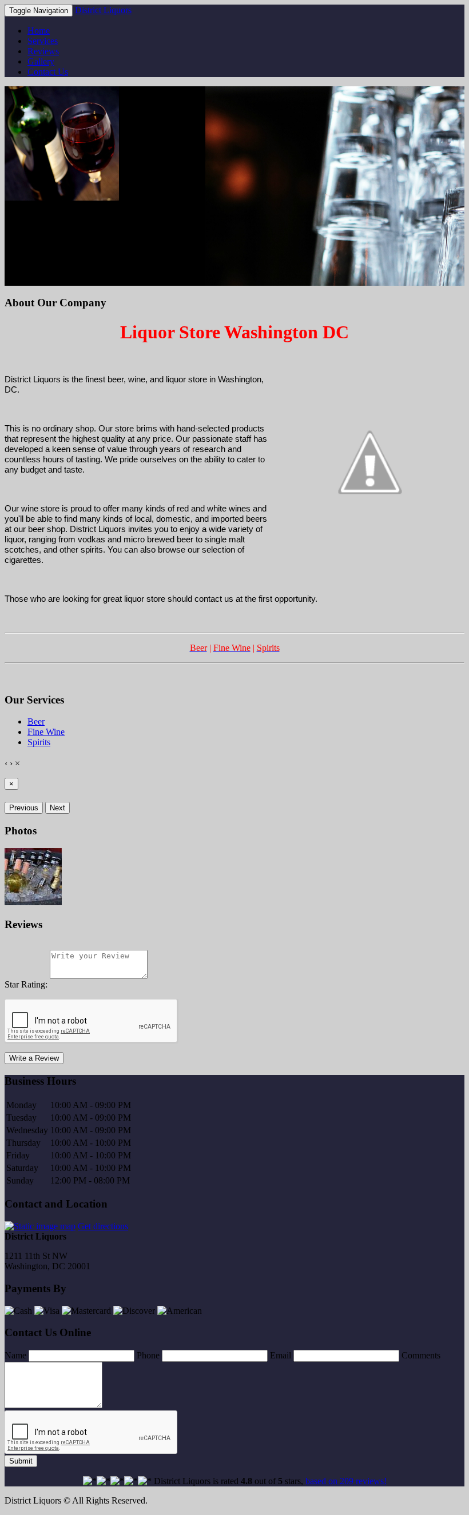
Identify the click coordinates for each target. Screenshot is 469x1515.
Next (57, 808)
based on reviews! (346, 1481)
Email (280, 1355)
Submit (21, 1461)
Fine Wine (46, 732)
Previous (23, 808)
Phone (148, 1355)
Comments (421, 1355)
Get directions (103, 1226)
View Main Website (40, 280)
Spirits (38, 742)
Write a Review (34, 1058)
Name (15, 1355)
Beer (36, 721)
